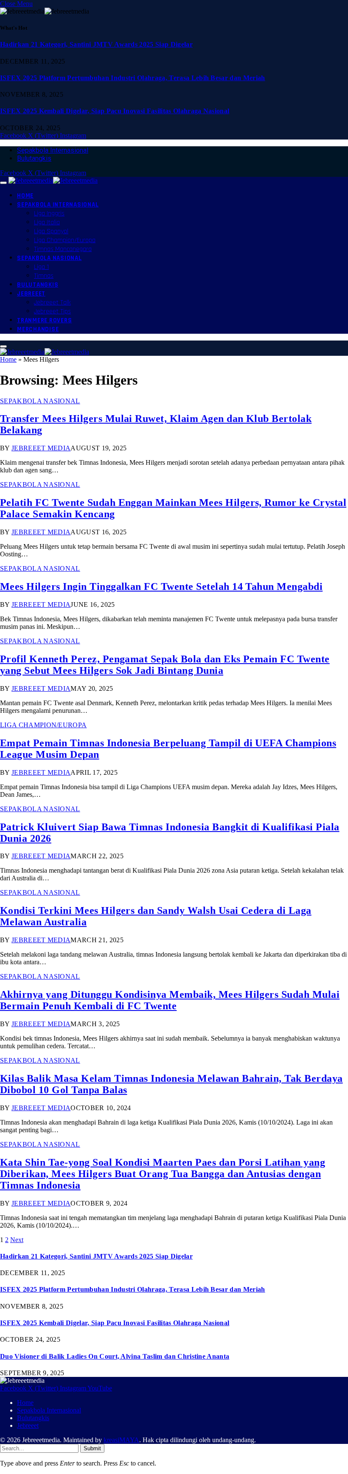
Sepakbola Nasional (49, 258)
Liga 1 (41, 266)
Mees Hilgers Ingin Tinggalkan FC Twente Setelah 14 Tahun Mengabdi (161, 586)
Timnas (43, 275)
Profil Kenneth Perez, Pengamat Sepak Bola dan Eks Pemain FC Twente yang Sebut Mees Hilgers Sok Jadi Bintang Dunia (165, 664)
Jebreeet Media (40, 448)
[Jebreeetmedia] (53, 180)
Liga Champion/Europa (64, 240)
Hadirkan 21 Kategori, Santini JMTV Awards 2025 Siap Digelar (96, 44)
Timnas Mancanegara (63, 249)
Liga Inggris (49, 213)
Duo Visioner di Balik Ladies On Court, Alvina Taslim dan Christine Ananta (114, 1356)
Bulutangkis (34, 158)
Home (25, 196)
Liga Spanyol (51, 231)
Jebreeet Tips (52, 311)
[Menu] (3, 182)
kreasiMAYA (121, 1439)
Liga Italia (47, 222)
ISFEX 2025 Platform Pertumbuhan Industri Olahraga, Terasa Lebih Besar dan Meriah (132, 77)
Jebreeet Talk (52, 302)
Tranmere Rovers (44, 320)
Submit (92, 1448)
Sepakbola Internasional (52, 150)
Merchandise (38, 329)
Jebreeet (31, 294)
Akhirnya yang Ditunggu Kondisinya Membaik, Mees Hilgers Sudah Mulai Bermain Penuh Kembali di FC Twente (170, 1000)
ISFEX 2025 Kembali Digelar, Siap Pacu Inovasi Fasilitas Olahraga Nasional (114, 110)
